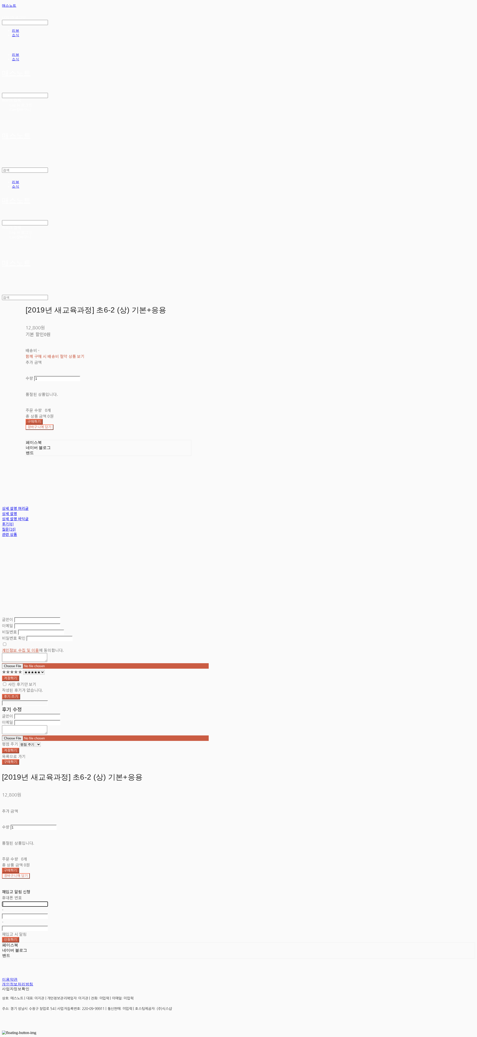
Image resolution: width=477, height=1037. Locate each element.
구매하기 (10, 761)
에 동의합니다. (33, 650)
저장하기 (10, 678)
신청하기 (10, 939)
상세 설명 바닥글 (15, 518)
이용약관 (10, 979)
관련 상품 (9, 534)
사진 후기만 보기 (22, 684)
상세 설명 (9, 513)
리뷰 (15, 31)
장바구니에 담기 (16, 875)
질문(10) (9, 529)
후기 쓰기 (11, 696)
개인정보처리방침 (17, 984)
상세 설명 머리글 (15, 508)
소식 (15, 35)
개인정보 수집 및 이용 (20, 650)
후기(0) (8, 523)
